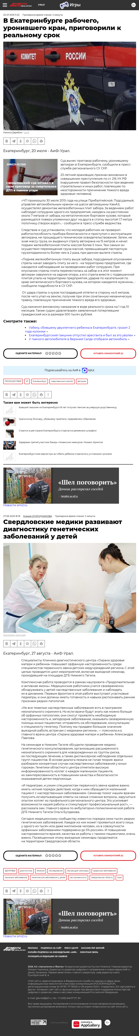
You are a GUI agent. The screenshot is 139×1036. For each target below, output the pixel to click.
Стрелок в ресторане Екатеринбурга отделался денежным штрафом (57, 430)
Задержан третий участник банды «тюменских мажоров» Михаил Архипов (61, 442)
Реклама (33, 948)
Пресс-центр (71, 948)
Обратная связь (89, 952)
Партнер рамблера (59, 1022)
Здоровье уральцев (14, 635)
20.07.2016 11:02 (11, 14)
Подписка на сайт (51, 948)
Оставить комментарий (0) (108, 353)
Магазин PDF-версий (92, 948)
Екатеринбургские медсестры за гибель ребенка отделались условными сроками (65, 454)
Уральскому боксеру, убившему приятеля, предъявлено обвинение (57, 419)
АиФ (26, 132)
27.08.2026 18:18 (11, 516)
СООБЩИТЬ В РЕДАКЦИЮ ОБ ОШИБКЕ (47, 956)
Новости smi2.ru (15, 505)
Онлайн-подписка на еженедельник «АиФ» (52, 952)
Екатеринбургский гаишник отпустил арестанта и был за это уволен (81, 335)
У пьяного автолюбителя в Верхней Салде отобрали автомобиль (78, 339)
